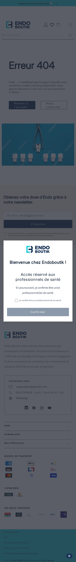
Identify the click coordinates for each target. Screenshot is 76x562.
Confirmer (37, 312)
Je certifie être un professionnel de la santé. (40, 300)
